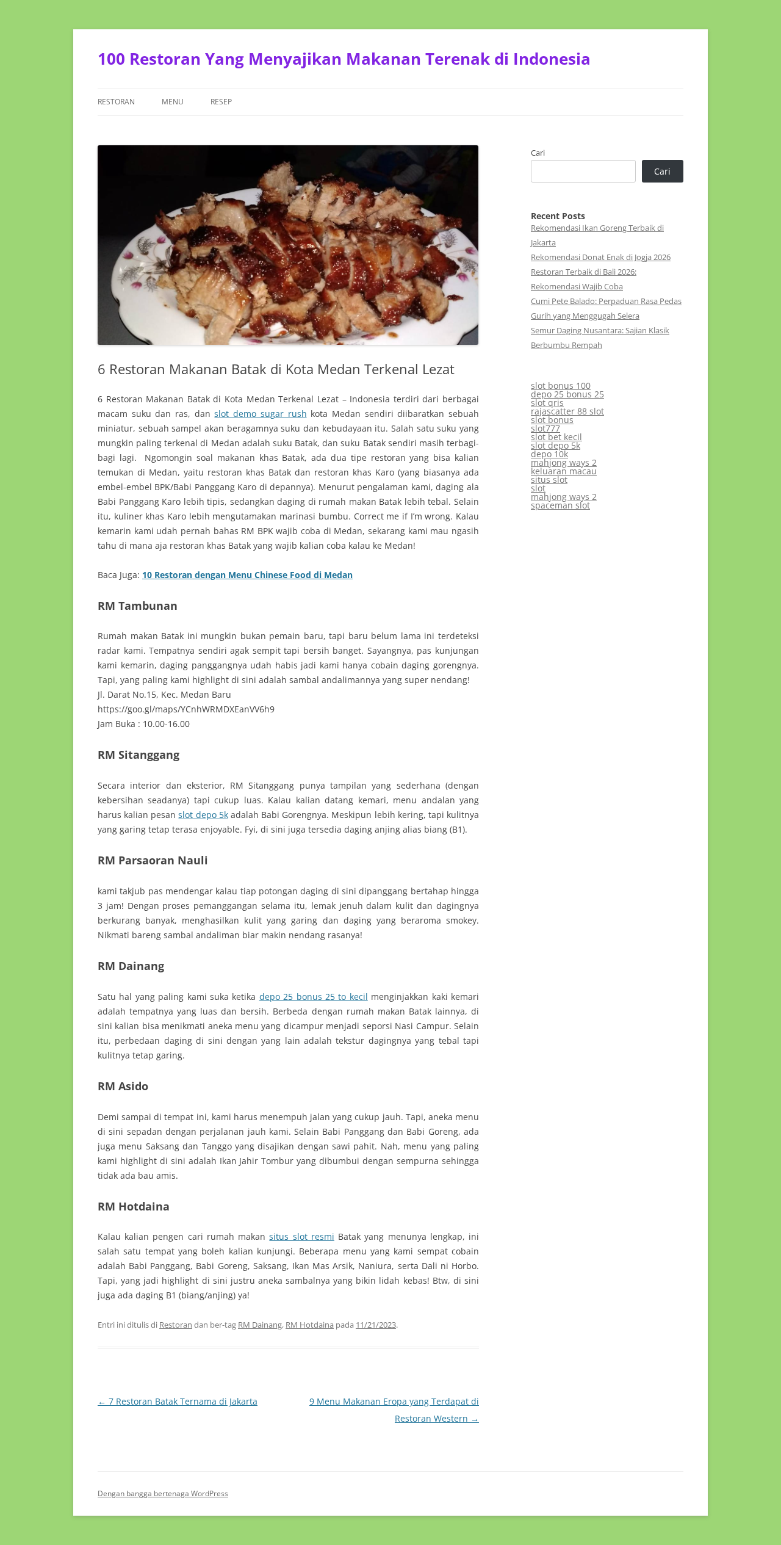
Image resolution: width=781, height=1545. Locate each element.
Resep (221, 101)
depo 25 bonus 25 (567, 394)
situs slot (549, 479)
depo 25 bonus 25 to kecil (313, 996)
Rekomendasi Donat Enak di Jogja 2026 (601, 256)
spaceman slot (560, 505)
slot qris (547, 402)
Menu (173, 101)
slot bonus (552, 419)
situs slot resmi (301, 1236)
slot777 (545, 428)
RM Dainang (260, 1324)
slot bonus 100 (561, 385)
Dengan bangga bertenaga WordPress (163, 1493)
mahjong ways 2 (564, 462)
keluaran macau (564, 471)
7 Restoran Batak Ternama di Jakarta (177, 1401)
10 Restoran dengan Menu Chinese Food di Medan (247, 575)
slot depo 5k (203, 814)
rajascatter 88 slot (567, 411)
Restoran (116, 101)
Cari (538, 152)
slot (538, 488)
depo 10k (549, 454)
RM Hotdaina (310, 1324)
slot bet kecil (556, 437)
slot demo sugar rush (260, 413)
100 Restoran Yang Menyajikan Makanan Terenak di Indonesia (344, 59)
